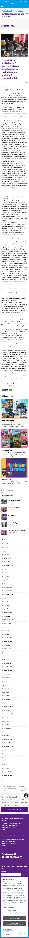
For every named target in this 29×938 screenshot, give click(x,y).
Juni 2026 (6, 547)
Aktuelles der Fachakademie (11, 492)
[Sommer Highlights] (14, 409)
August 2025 (7, 569)
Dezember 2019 (7, 735)
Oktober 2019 (7, 743)
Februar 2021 (7, 699)
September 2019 (8, 746)
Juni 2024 (6, 605)
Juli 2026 (5, 543)
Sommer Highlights (7, 420)
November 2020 (8, 706)
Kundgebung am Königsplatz (22, 789)
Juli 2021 (5, 681)
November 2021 (8, 670)
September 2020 (8, 714)
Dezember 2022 (7, 638)
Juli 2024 (5, 601)
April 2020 (6, 721)
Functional (16, 913)
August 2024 (7, 598)
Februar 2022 (7, 663)
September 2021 (8, 677)
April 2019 (6, 764)
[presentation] (10, 910)
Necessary (16, 910)
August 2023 (7, 623)
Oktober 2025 (7, 561)
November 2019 (8, 739)
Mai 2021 (6, 688)
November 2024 (8, 590)
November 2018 (8, 775)
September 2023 (8, 619)
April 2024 (6, 609)
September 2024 (8, 594)
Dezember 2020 (7, 703)
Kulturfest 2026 (6, 479)
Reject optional (14, 918)
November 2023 (8, 612)
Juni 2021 (6, 685)
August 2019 (7, 750)
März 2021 (6, 695)
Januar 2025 (6, 583)
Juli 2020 (5, 717)
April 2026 (6, 551)
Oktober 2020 (7, 710)
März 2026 (6, 554)
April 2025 (6, 580)
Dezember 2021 (7, 667)
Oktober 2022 (7, 645)
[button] (27, 13)
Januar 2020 (6, 732)
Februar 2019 (7, 772)
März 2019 (6, 768)
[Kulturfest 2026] (14, 468)
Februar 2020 (7, 728)
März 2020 (6, 724)
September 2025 (8, 565)
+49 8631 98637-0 (14, 4)
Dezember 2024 (7, 587)
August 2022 (7, 648)
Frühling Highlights (7, 450)
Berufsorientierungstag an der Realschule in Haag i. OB (9, 789)
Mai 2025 (6, 576)
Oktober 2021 (7, 674)
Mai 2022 (6, 656)
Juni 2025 (6, 572)
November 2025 (8, 558)
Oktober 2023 (7, 616)
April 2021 (6, 692)
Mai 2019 (6, 761)
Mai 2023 (6, 630)
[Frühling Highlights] (14, 438)
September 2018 (8, 779)
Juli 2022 (5, 652)
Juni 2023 (6, 627)
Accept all (14, 923)
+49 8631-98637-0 (11, 825)
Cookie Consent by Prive (22, 933)
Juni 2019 (6, 757)
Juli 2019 (5, 753)
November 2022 (8, 641)
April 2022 (6, 659)
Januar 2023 (6, 634)
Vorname (4, 871)
